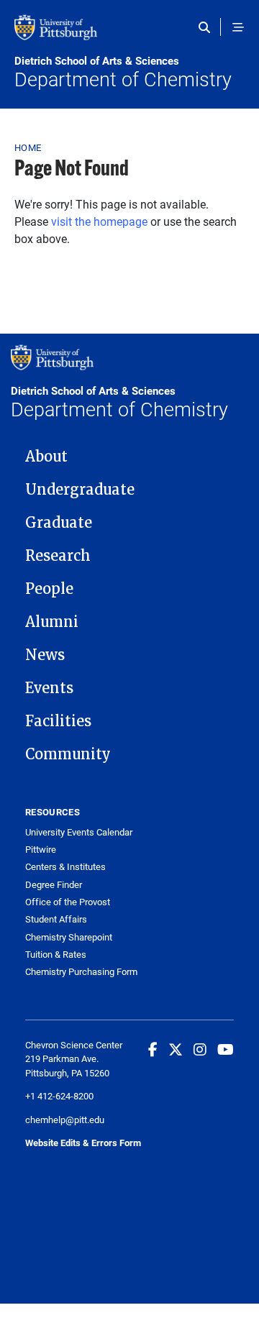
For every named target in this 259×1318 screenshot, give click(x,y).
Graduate (58, 522)
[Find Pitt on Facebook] (153, 1049)
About (46, 456)
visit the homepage (99, 221)
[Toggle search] (207, 27)
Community (68, 754)
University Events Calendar (78, 832)
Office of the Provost (67, 902)
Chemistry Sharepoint (68, 937)
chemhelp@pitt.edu (64, 1119)
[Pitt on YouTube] (225, 1049)
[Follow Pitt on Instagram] (200, 1049)
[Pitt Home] (129, 34)
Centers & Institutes (65, 867)
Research (58, 555)
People (49, 589)
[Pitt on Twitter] (175, 1049)
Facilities (58, 721)
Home (27, 147)
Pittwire (40, 849)
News (45, 655)
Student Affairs (56, 919)
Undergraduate (80, 489)
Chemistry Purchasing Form (81, 972)
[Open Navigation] (238, 27)
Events (49, 688)
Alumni (51, 622)
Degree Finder (53, 885)
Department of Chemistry (123, 73)
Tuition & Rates (55, 954)
